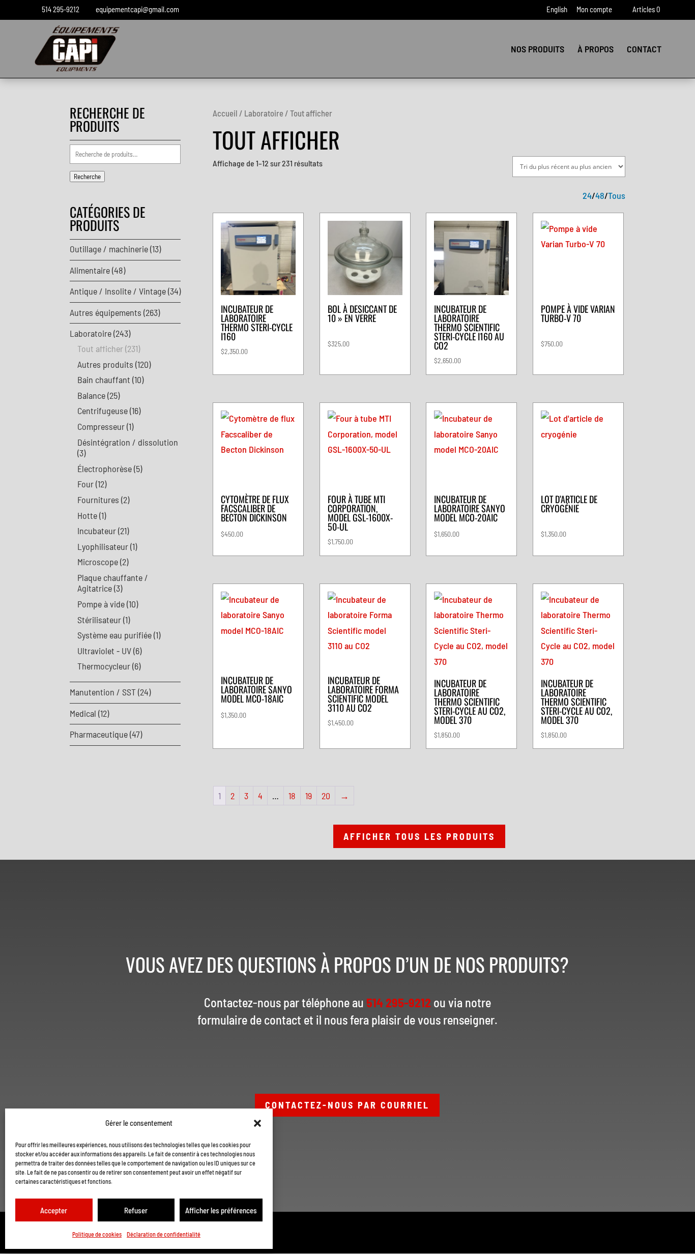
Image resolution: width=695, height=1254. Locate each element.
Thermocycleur (103, 666)
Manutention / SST (103, 691)
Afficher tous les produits (419, 836)
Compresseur (101, 426)
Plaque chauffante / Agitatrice (112, 583)
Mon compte (594, 10)
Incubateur (96, 530)
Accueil (225, 113)
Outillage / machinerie (109, 248)
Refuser (136, 1210)
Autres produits (105, 364)
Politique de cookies (97, 1234)
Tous (616, 195)
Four (85, 483)
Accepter (53, 1210)
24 (587, 195)
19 (308, 795)
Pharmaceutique (99, 734)
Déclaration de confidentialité (163, 1234)
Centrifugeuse (102, 410)
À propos (595, 49)
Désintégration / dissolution (127, 442)
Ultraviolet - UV (104, 650)
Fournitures (98, 499)
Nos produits (537, 49)
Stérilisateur (99, 619)
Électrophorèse (104, 468)
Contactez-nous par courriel (347, 1105)
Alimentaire (90, 270)
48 (599, 195)
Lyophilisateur (102, 546)
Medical (83, 713)
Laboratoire (263, 113)
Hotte (87, 515)
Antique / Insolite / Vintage (118, 291)
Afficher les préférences (221, 1210)
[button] (257, 1123)
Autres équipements (105, 312)
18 (292, 795)
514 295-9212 (60, 9)
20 (326, 795)
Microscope (97, 561)
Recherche (87, 176)
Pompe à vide (101, 603)
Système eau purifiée (114, 634)
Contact (644, 49)
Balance (91, 395)
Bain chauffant (103, 379)
